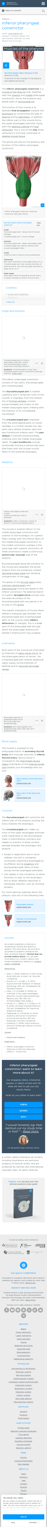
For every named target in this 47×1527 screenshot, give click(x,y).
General (23, 1412)
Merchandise (23, 1464)
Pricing (23, 1458)
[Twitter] (29, 1310)
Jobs (23, 1481)
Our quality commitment (23, 1273)
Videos (23, 1105)
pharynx (6, 117)
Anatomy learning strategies (23, 1431)
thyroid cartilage (17, 401)
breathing (29, 864)
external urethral (20, 127)
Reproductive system (23, 1402)
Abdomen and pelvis (23, 1346)
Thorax (23, 1342)
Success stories (23, 1445)
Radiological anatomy (23, 1359)
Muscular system (23, 1372)
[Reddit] (40, 1310)
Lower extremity (23, 1336)
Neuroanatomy (23, 1352)
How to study (23, 1423)
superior (16, 95)
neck (26, 576)
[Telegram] (23, 1315)
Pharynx (5, 19)
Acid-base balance (23, 1399)
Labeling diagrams (23, 1438)
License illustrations (23, 1461)
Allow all (23, 1517)
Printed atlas (23, 1428)
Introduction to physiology (23, 1369)
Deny (13, 1522)
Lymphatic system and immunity (23, 1382)
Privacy (23, 1494)
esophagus (7, 114)
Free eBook (23, 1435)
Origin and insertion (18, 294)
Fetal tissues (23, 1418)
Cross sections (23, 1356)
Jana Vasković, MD (15, 34)
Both (23, 1117)
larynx (20, 605)
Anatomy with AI (23, 1448)
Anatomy (23, 1324)
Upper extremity (23, 1332)
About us (23, 1469)
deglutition (24, 117)
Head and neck (23, 1349)
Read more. (31, 1131)
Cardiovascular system (23, 1379)
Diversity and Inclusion (23, 1288)
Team (23, 1474)
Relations (13, 297)
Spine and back (23, 1339)
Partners (23, 1477)
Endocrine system (23, 1385)
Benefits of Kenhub (23, 1441)
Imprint (23, 1487)
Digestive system (23, 1392)
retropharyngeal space (13, 573)
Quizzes (23, 1111)
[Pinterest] (23, 1310)
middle (29, 95)
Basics (23, 1329)
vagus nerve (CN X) (28, 653)
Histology (23, 1407)
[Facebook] (6, 1310)
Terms (23, 1491)
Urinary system (23, 1395)
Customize (33, 1522)
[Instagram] (17, 1310)
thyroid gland (28, 582)
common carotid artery (14, 585)
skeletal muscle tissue (13, 136)
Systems (23, 1415)
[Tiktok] (34, 1310)
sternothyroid (9, 589)
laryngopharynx (26, 102)
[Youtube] (12, 1310)
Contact (23, 1484)
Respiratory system (23, 1389)
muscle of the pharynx (14, 92)
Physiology (23, 1364)
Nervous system (23, 1375)
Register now (15, 1182)
